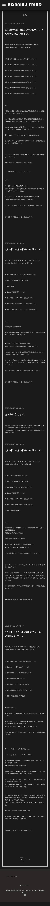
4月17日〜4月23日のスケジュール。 (24, 450)
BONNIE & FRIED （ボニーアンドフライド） (24, 890)
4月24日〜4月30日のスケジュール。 (24, 249)
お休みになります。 (16, 414)
